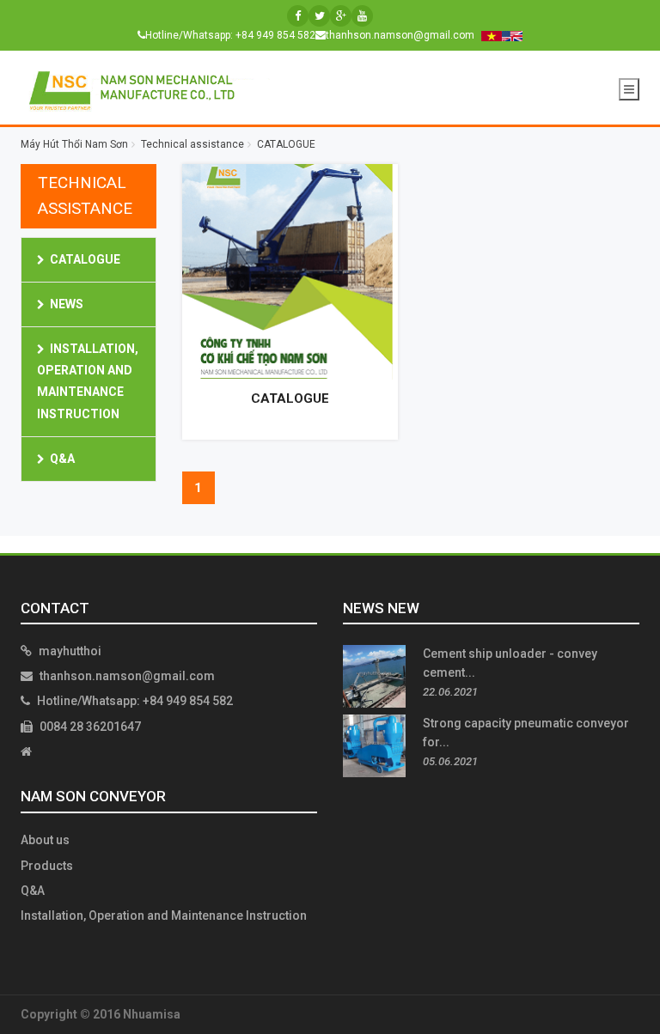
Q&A (62, 458)
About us (45, 840)
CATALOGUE (85, 259)
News (66, 304)
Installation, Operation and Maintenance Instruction (164, 915)
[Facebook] (298, 16)
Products (47, 866)
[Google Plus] (340, 16)
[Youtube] (362, 16)
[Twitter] (319, 16)
